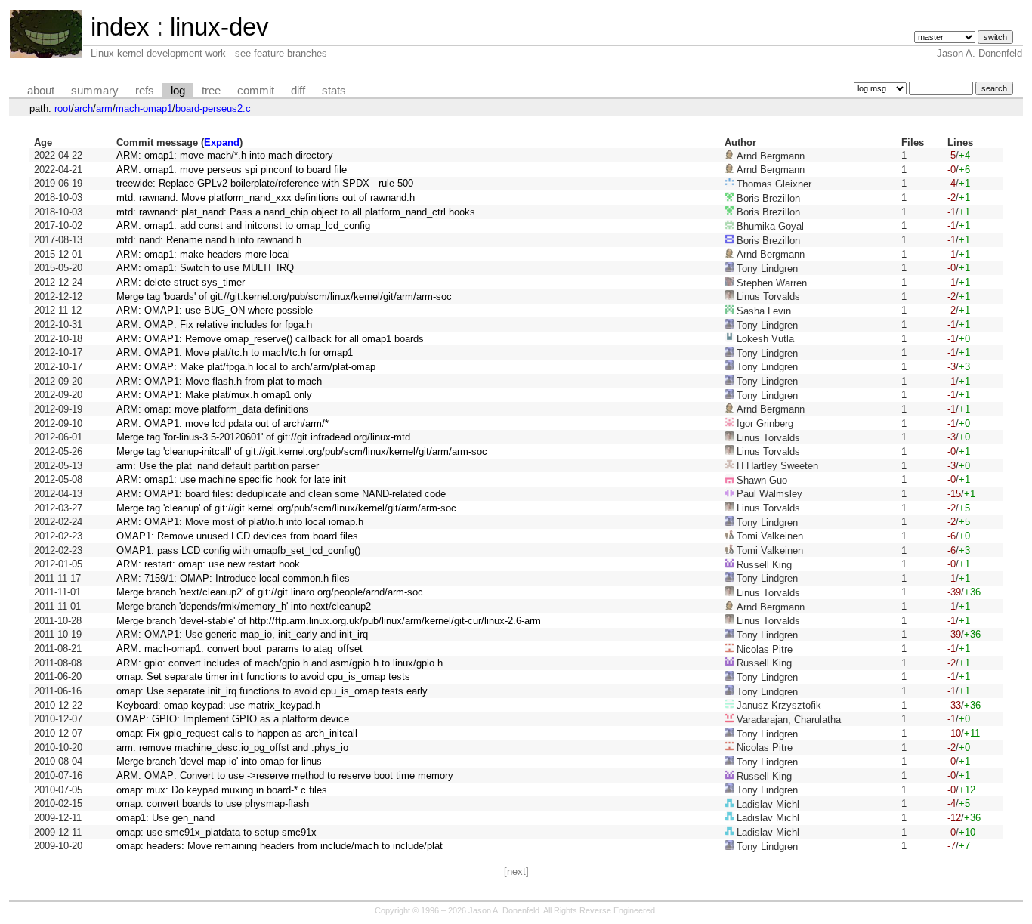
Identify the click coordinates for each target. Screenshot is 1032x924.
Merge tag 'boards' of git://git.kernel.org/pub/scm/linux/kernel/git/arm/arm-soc (284, 296)
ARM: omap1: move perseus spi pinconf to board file (231, 169)
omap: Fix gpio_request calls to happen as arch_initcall (236, 733)
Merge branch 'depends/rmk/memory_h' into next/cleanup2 (243, 606)
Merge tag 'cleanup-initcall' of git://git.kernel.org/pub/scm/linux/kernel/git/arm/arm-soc (301, 451)
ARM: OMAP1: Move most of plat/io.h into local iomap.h (239, 521)
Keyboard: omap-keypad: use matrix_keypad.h (218, 705)
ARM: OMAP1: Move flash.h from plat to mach (219, 381)
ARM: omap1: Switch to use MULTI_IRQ (205, 267)
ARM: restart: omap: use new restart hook (208, 564)
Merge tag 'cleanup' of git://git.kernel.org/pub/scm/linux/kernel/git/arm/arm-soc (286, 508)
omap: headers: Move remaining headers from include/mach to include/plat (279, 845)
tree (211, 91)
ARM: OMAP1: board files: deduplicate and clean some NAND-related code (281, 493)
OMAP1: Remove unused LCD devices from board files (237, 536)
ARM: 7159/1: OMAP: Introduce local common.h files (233, 578)
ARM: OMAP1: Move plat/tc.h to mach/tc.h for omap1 (234, 352)
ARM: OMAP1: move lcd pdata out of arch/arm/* (222, 423)
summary (95, 91)
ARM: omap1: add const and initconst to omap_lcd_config (243, 225)
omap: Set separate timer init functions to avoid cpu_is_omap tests (263, 676)
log (178, 91)
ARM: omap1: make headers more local (203, 254)
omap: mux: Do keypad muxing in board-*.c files (221, 790)
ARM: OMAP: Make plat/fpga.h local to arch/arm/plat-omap (245, 366)
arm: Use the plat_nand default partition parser (217, 465)
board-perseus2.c (213, 108)
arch (83, 108)
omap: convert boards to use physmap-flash (212, 803)
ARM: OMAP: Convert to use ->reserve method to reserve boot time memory (284, 775)
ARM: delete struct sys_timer (180, 282)
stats (334, 91)
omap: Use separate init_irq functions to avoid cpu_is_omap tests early (272, 691)
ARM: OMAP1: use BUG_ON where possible (214, 310)
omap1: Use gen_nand (165, 818)
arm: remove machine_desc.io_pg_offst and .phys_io (232, 747)
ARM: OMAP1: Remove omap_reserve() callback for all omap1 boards (270, 339)
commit (255, 91)
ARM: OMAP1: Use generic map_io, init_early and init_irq (242, 634)
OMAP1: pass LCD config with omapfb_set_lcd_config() (238, 550)
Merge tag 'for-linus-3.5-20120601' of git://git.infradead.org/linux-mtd (263, 437)
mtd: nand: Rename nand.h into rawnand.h (208, 240)
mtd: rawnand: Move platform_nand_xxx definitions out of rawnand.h (265, 197)
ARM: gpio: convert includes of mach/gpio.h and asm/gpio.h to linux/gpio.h (279, 663)
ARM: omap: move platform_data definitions (212, 409)
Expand (221, 142)
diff (298, 91)
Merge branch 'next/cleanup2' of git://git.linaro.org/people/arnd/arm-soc (269, 592)
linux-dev (219, 27)
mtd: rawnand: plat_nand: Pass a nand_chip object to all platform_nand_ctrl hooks (295, 212)
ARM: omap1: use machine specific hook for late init (231, 479)
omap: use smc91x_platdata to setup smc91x (216, 832)
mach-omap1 (144, 108)
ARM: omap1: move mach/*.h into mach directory (224, 155)
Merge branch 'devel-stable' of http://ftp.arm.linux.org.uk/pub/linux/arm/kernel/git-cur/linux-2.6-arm (328, 620)
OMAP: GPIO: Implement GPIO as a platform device (232, 719)
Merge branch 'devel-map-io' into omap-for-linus (219, 761)
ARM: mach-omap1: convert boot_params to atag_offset (239, 648)
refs (144, 91)
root (62, 108)
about (40, 91)
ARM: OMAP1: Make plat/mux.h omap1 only (214, 394)
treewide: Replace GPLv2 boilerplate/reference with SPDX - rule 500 (264, 183)
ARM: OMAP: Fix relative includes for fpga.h (214, 324)
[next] (516, 871)
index (120, 27)
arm (104, 108)
